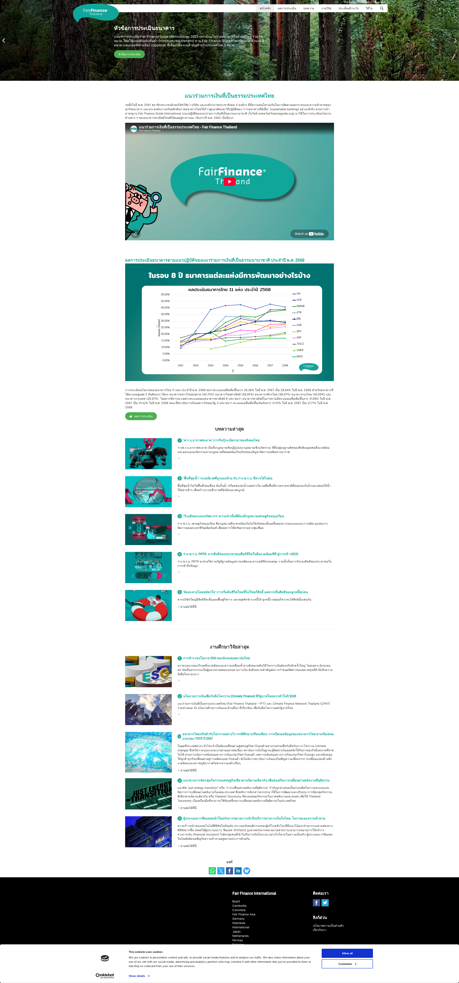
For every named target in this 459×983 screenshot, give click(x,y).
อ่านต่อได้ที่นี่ (188, 606)
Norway (237, 940)
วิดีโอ (369, 8)
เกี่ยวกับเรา (349, 2)
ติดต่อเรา (379, 2)
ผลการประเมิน (287, 8)
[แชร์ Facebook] (229, 870)
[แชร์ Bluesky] (246, 870)
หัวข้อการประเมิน (129, 54)
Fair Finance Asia (243, 914)
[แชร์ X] (220, 870)
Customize (345, 963)
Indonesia (238, 923)
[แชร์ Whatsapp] (212, 870)
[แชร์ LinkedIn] (238, 870)
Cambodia (239, 905)
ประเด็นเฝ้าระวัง (349, 8)
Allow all (347, 953)
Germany (238, 918)
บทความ (308, 8)
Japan (236, 931)
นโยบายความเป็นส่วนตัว (328, 925)
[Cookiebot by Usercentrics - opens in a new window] (105, 976)
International (240, 927)
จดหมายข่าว (365, 2)
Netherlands (240, 936)
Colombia (238, 910)
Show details (137, 975)
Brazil (236, 901)
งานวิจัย (326, 8)
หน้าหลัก (265, 8)
